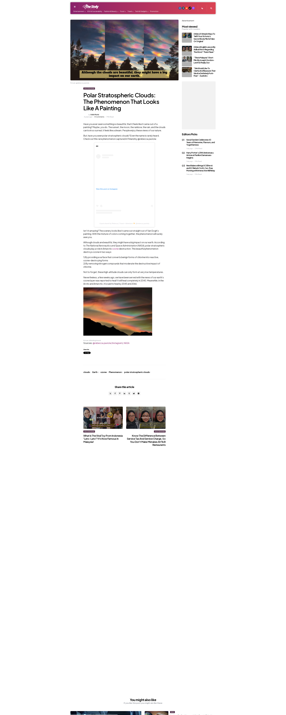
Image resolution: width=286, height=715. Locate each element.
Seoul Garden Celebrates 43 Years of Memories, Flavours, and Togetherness (200, 142)
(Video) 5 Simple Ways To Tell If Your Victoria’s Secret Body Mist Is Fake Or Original (204, 37)
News (172, 712)
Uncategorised (89, 88)
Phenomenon (116, 372)
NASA (126, 343)
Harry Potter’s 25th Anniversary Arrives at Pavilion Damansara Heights (199, 155)
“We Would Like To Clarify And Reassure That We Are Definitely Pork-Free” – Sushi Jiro (205, 72)
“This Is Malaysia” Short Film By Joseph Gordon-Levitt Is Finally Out (204, 60)
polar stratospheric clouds (137, 372)
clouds (87, 372)
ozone (115, 248)
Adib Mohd (94, 115)
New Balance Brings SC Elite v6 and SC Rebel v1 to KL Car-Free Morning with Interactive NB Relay (200, 168)
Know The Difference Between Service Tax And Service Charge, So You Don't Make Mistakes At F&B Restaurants (146, 440)
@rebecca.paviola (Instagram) (108, 343)
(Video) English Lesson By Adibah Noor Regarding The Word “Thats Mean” (204, 49)
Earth (95, 372)
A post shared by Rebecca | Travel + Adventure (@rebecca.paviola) (124, 223)
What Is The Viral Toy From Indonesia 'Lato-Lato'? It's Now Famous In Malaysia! (103, 438)
